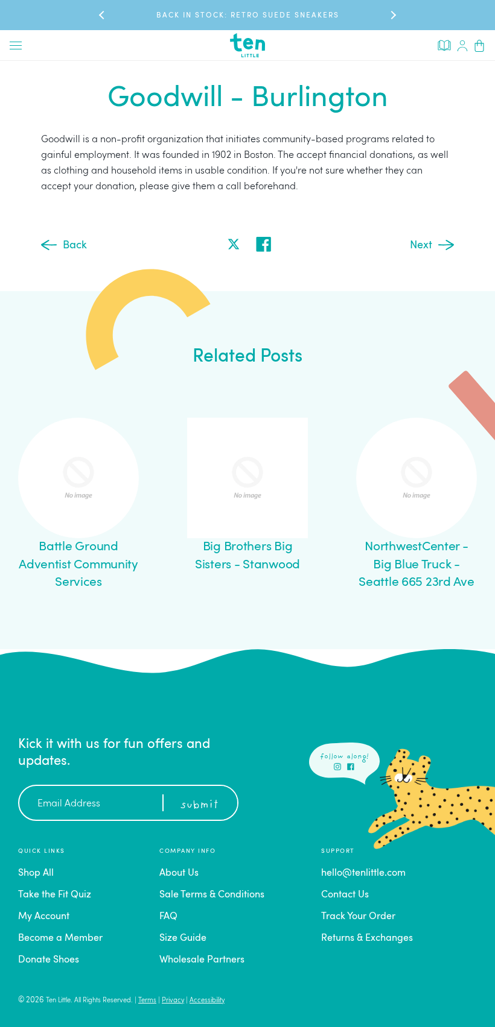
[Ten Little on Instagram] (337, 766)
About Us (179, 873)
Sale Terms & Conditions (211, 895)
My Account (43, 917)
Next (421, 245)
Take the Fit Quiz (54, 895)
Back (75, 245)
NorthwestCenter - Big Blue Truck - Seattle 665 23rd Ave (416, 565)
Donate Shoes (48, 960)
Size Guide (182, 938)
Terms (147, 1000)
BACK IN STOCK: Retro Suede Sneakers (247, 15)
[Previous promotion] (103, 14)
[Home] (247, 45)
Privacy (173, 1000)
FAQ (168, 917)
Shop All (36, 873)
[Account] (462, 45)
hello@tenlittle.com (363, 873)
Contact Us (345, 895)
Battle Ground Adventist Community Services (78, 565)
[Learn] (444, 44)
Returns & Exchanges (367, 938)
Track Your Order (358, 917)
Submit (199, 805)
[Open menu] (16, 45)
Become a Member (60, 938)
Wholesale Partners (201, 960)
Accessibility (207, 1000)
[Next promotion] (392, 14)
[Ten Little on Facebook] (350, 766)
